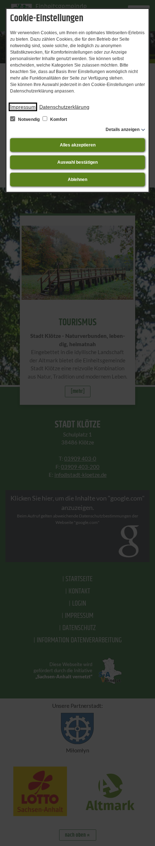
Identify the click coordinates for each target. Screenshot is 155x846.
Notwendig (29, 119)
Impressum (23, 107)
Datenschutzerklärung (64, 107)
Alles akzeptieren (78, 145)
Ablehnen (77, 179)
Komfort (58, 119)
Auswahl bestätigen (77, 162)
